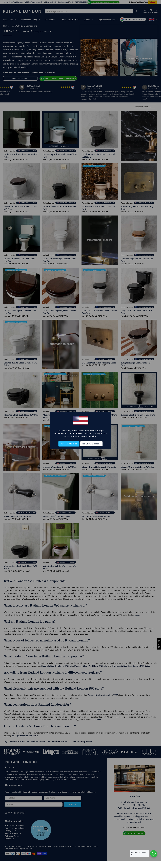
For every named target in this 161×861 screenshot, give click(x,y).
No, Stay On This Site (91, 443)
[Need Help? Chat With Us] (153, 853)
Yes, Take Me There (69, 443)
